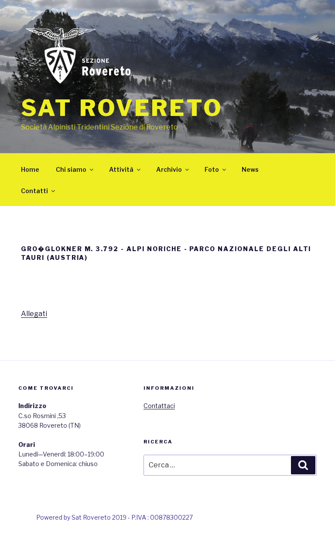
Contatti (34, 190)
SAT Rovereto (122, 108)
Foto (212, 169)
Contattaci (159, 405)
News (250, 169)
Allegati (34, 314)
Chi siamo (71, 169)
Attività (121, 169)
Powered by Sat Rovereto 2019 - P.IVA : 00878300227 (114, 517)
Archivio (169, 169)
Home (30, 169)
